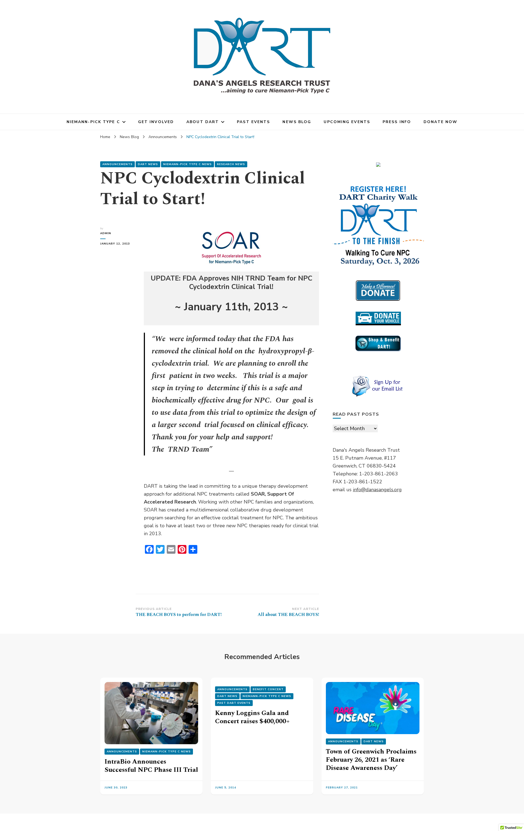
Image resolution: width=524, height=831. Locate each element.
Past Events (253, 121)
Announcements (117, 164)
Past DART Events (234, 703)
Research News (231, 164)
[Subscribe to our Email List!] (378, 386)
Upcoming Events (347, 121)
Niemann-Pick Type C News (187, 164)
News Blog (296, 121)
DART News (148, 164)
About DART (202, 121)
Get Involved (156, 121)
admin (105, 233)
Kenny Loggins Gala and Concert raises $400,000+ (252, 717)
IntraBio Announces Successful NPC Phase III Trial (151, 766)
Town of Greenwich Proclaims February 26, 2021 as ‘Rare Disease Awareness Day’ (371, 760)
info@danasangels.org (377, 489)
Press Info (397, 121)
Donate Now (440, 121)
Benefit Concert (268, 689)
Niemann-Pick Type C (93, 121)
